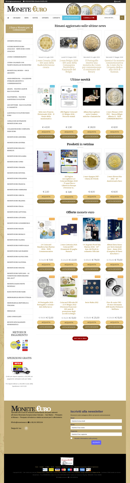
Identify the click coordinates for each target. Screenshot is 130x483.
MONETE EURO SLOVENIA (16, 262)
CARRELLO (89, 18)
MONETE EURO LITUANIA (16, 217)
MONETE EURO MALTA (15, 229)
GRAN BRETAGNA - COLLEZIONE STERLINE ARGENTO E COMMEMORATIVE (19, 81)
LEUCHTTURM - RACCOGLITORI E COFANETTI (19, 106)
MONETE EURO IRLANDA (16, 201)
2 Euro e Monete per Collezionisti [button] (19, 28)
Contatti (56, 18)
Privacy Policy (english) (60, 472)
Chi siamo (16, 18)
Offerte (45, 18)
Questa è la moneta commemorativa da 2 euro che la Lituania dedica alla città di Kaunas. (114, 66)
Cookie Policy (49, 472)
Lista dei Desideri (71, 18)
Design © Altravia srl (86, 472)
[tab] (19, 28)
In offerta (47, 467)
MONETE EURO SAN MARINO (17, 251)
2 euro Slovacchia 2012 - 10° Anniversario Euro (114, 178)
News (26, 18)
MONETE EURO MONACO (16, 234)
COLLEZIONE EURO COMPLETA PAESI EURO (18, 130)
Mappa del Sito (96, 472)
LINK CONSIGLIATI (14, 316)
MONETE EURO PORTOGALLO (18, 245)
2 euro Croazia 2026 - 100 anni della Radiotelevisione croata (46, 64)
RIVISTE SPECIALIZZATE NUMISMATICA (16, 323)
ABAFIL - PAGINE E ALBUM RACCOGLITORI (17, 90)
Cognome (74, 431)
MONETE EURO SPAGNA (16, 268)
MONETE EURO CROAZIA (16, 167)
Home (36, 467)
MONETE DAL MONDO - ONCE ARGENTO (18, 72)
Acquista (46, 132)
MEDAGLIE (11, 311)
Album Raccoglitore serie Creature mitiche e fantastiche (91, 114)
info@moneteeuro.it (14, 1)
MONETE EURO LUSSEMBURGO (18, 223)
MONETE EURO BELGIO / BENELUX (16, 149)
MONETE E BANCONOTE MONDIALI (16, 285)
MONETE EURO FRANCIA (16, 184)
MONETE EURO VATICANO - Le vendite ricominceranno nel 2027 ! (18, 275)
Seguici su (16, 428)
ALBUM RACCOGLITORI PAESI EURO (18, 114)
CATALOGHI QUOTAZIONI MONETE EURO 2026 (16, 122)
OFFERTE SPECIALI (14, 41)
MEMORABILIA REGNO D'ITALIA (19, 297)
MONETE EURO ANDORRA (16, 137)
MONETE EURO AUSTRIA (16, 143)
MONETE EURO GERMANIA (17, 190)
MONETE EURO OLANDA (16, 240)
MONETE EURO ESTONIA (16, 173)
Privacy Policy (41, 472)
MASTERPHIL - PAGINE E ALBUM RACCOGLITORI (16, 98)
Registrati (58, 467)
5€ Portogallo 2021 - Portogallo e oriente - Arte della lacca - (46, 304)
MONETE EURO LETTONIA (16, 212)
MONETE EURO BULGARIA (16, 156)
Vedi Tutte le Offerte (80, 338)
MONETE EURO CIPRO (15, 162)
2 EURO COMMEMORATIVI (16, 57)
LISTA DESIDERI (46, 137)
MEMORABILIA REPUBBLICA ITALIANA (18, 304)
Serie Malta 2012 (91, 302)
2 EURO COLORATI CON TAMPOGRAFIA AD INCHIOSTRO (19, 64)
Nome (73, 424)
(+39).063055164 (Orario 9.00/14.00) (35, 1)
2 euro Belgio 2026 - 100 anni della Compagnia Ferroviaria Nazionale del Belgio (69, 66)
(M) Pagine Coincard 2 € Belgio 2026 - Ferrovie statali (68, 114)
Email (72, 418)
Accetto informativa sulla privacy (85, 438)
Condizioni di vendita (67, 467)
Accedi (118, 1)
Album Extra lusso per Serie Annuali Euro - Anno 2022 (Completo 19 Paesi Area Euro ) (114, 249)
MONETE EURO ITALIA (15, 206)
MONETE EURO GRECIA (15, 195)
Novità (35, 18)
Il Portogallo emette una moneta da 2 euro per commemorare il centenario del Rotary (91, 66)
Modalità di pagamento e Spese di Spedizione (86, 467)
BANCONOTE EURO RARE (16, 292)
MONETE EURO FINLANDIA (17, 178)
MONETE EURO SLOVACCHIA (17, 256)
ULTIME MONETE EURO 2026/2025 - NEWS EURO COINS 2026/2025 (18, 49)
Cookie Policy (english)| (73, 472)
